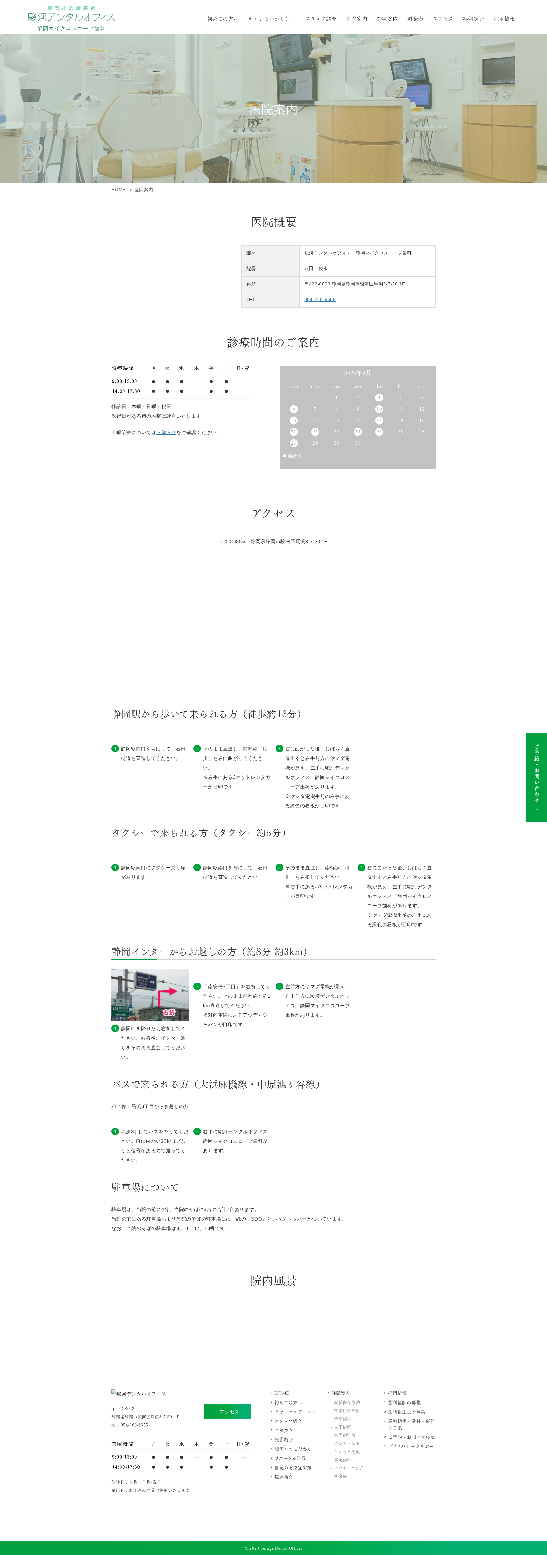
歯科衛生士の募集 (406, 1411)
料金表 (415, 18)
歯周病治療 (345, 1434)
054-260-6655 (320, 299)
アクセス (230, 1411)
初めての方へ (223, 18)
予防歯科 (342, 1418)
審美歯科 (342, 1459)
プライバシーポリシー (411, 1445)
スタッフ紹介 (321, 18)
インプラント (347, 1443)
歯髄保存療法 (347, 1402)
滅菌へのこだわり (293, 1448)
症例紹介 (473, 18)
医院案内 (356, 18)
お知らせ (166, 432)
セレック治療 (347, 1451)
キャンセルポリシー (272, 18)
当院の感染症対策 (293, 1467)
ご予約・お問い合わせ (411, 1436)
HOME (281, 1392)
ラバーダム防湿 (290, 1457)
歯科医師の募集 (404, 1402)
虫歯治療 (342, 1426)
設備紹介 (283, 1439)
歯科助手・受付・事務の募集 (411, 1424)
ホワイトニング (348, 1467)
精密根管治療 (347, 1410)
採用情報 (504, 18)
